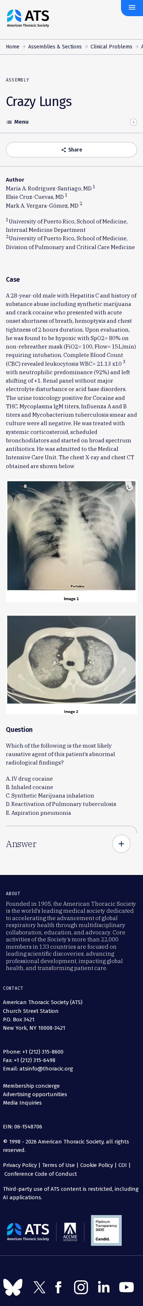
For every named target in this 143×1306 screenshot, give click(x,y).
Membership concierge (31, 1086)
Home (12, 47)
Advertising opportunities (35, 1094)
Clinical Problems (111, 47)
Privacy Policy (20, 1165)
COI (122, 1165)
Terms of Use (58, 1165)
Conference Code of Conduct (40, 1174)
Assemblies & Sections (55, 47)
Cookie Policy (96, 1165)
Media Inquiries (22, 1102)
